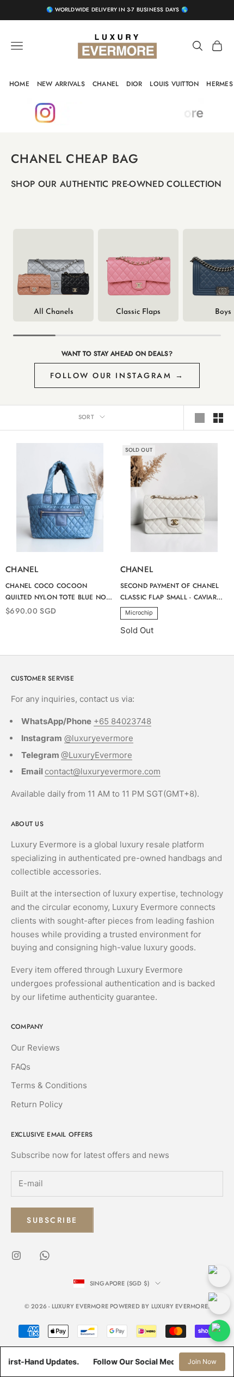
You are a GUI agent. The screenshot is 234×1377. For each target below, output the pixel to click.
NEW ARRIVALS (61, 84)
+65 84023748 (122, 721)
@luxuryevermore (98, 738)
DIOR (134, 84)
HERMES (219, 84)
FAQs (20, 1066)
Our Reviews (35, 1047)
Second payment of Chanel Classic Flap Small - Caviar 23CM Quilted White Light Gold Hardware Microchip (169, 592)
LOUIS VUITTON (174, 84)
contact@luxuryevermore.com (103, 771)
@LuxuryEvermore (96, 755)
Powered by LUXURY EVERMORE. (160, 1306)
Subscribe (52, 1220)
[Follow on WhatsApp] (44, 1255)
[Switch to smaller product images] (218, 418)
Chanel (22, 569)
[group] (53, 275)
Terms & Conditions (49, 1085)
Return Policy (37, 1104)
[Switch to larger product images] (200, 418)
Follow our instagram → (117, 375)
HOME (19, 84)
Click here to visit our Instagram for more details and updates (117, 113)
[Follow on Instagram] (16, 1255)
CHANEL (106, 84)
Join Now (202, 1361)
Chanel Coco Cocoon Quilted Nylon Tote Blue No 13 (55, 592)
